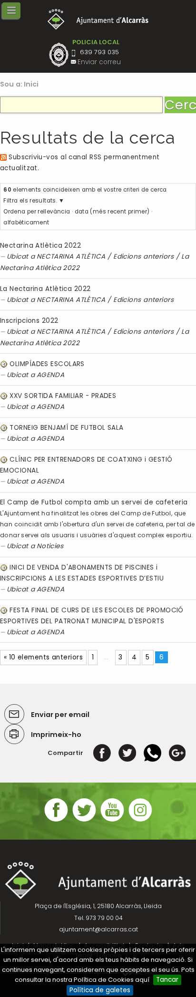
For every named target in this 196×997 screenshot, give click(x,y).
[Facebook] (102, 752)
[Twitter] (127, 752)
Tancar (167, 979)
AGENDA (51, 374)
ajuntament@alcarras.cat (98, 929)
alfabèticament (26, 222)
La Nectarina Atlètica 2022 (45, 288)
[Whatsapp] (152, 752)
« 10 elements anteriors (43, 657)
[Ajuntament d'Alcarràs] (98, 19)
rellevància (54, 211)
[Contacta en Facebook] (56, 820)
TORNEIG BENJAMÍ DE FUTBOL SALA (66, 427)
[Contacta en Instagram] (140, 820)
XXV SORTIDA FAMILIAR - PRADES (63, 395)
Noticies (50, 546)
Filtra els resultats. (30, 200)
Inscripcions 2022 (29, 320)
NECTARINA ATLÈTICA (71, 256)
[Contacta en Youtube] (112, 820)
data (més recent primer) (112, 211)
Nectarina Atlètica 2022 (40, 245)
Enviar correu (99, 62)
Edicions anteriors (143, 256)
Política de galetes (99, 990)
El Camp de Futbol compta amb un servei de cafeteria (94, 502)
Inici (31, 84)
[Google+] (177, 752)
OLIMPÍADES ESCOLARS (47, 363)
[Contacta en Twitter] (84, 820)
